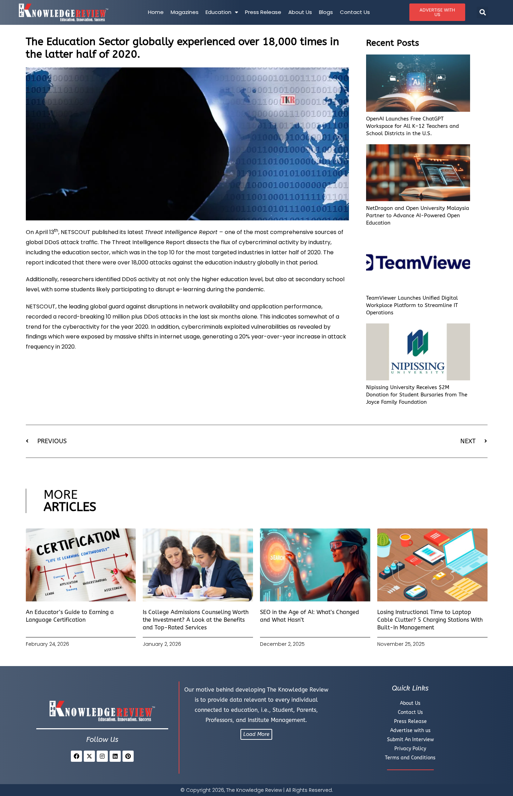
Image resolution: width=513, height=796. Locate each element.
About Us (300, 12)
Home (156, 12)
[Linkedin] (115, 756)
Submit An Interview (410, 740)
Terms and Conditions (410, 758)
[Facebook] (76, 756)
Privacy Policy (410, 749)
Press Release (263, 12)
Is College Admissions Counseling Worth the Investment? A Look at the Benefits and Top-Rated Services (195, 620)
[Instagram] (102, 756)
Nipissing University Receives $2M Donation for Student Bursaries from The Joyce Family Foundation (416, 394)
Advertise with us (410, 730)
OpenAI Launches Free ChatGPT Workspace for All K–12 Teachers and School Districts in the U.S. (412, 126)
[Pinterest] (128, 756)
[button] (482, 12)
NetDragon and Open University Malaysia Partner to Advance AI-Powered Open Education (417, 215)
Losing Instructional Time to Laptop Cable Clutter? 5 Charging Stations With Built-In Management (430, 620)
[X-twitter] (89, 756)
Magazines (185, 12)
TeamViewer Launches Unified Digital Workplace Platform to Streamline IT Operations (412, 305)
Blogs (326, 12)
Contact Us (355, 12)
